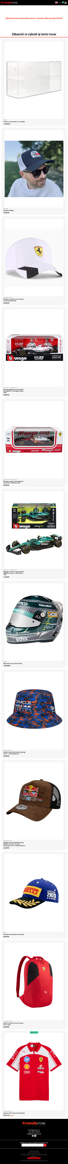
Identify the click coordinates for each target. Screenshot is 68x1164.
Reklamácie (34, 1156)
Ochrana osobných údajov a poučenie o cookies (34, 1155)
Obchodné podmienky (34, 1153)
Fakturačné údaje (34, 1151)
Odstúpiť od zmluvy (34, 1158)
